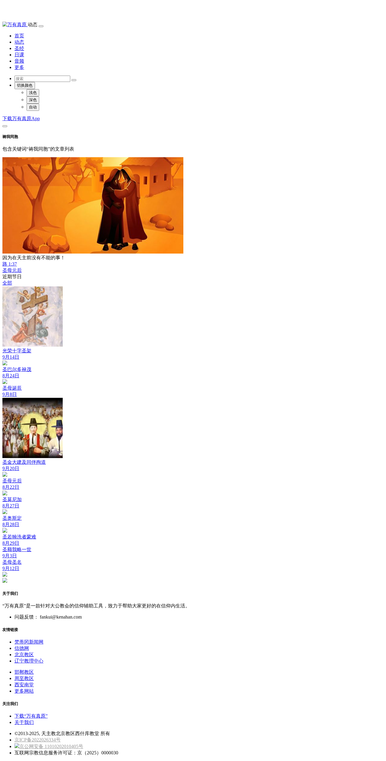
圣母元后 (12, 270)
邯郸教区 (24, 672)
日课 (19, 54)
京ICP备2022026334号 (37, 739)
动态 (19, 42)
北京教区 (24, 654)
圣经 (19, 48)
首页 (19, 35)
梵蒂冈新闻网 (28, 641)
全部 (7, 282)
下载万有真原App (21, 118)
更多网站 (24, 691)
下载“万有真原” (31, 716)
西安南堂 (24, 684)
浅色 (33, 92)
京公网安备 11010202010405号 (51, 746)
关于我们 (24, 722)
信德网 (21, 648)
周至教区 (24, 678)
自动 (33, 107)
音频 (19, 61)
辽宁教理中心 (28, 660)
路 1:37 (9, 264)
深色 (33, 100)
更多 (19, 67)
